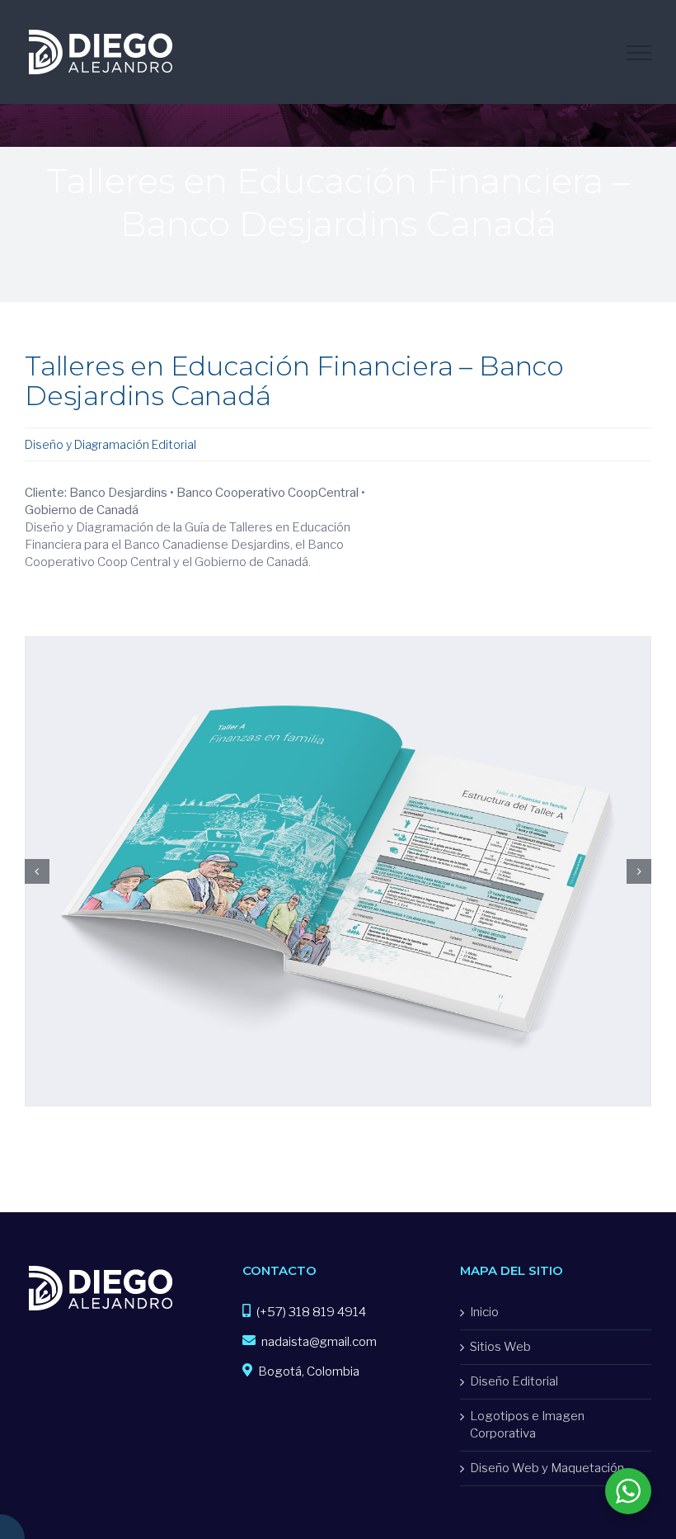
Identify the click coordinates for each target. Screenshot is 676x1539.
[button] (37, 871)
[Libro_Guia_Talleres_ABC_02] (338, 644)
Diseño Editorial (514, 1381)
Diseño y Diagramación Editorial (110, 444)
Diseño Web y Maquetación (547, 1468)
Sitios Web (500, 1346)
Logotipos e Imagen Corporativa (527, 1425)
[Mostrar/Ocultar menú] (638, 52)
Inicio (484, 1312)
